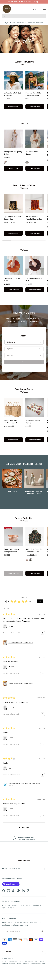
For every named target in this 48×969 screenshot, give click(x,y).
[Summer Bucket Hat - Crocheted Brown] (34, 80)
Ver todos (24, 64)
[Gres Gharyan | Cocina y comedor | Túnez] (34, 478)
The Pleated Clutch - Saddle (12, 279)
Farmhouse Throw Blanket (32, 421)
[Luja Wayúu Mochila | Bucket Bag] (13, 203)
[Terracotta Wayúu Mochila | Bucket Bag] (34, 203)
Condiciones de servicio (38, 963)
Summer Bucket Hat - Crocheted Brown (34, 94)
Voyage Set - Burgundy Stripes (13, 153)
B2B (36, 961)
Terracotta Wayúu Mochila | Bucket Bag (33, 217)
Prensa (42, 961)
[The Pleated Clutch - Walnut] (34, 265)
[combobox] (24, 16)
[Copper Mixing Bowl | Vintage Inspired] (13, 536)
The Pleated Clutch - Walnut (33, 279)
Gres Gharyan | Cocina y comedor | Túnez (34, 492)
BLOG (21, 961)
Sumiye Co (10, 958)
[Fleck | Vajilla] (12, 478)
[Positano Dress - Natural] (34, 139)
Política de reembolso (8, 963)
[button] (39, 8)
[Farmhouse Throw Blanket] (34, 407)
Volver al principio (24, 860)
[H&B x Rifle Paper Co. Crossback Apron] (34, 536)
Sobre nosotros (13, 961)
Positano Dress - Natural (32, 153)
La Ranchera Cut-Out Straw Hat (12, 94)
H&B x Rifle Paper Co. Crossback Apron (33, 550)
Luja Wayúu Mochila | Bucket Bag (12, 217)
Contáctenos (29, 961)
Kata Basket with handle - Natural (10, 421)
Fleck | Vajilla (12, 491)
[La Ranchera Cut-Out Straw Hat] (13, 80)
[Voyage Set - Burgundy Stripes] (13, 139)
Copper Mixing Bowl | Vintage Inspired (12, 550)
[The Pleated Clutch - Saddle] (13, 265)
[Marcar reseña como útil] (42, 633)
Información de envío (23, 963)
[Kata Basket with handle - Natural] (13, 407)
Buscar (4, 961)
